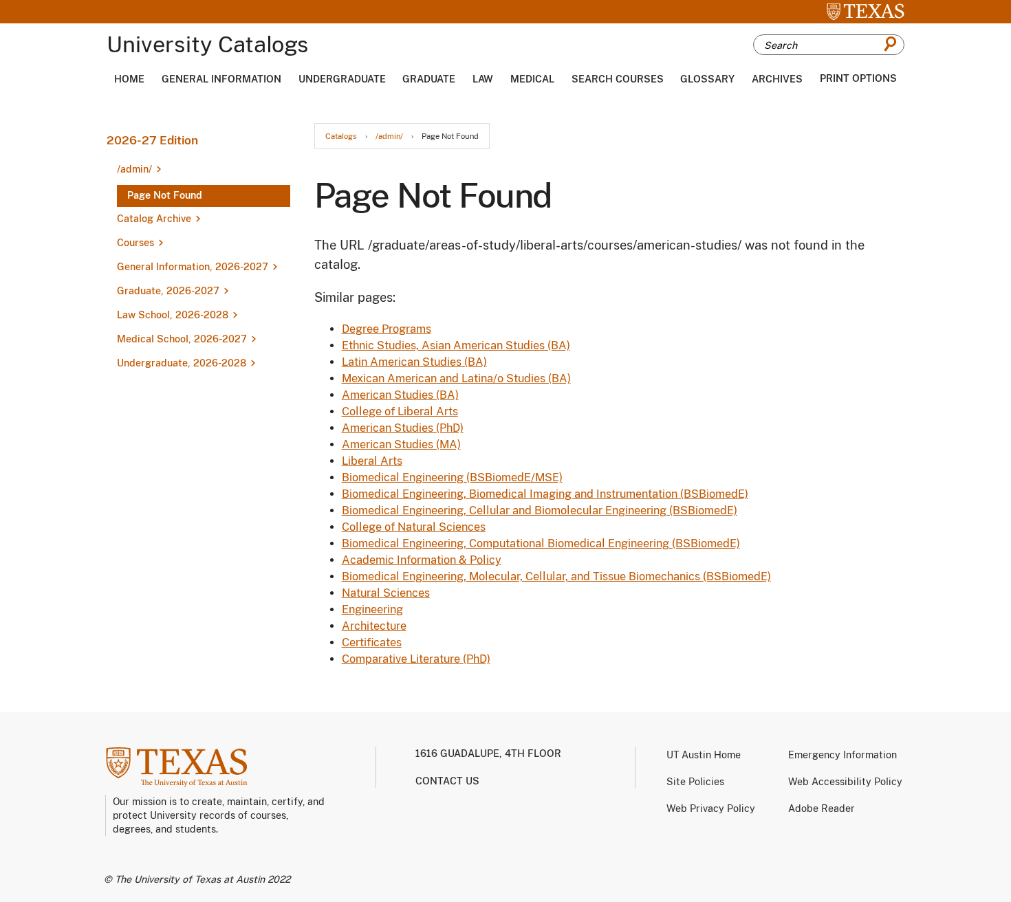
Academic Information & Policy (421, 559)
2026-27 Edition (152, 140)
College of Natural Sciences (414, 527)
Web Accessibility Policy (845, 781)
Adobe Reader (821, 808)
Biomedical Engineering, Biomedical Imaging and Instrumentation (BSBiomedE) (545, 493)
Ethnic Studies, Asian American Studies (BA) (456, 345)
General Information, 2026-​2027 (192, 266)
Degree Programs (386, 329)
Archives (777, 79)
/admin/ (389, 136)
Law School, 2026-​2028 (172, 314)
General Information (221, 79)
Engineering (372, 609)
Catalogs (341, 136)
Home (129, 79)
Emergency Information (842, 754)
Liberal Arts (372, 461)
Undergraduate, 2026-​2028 (181, 363)
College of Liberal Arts (400, 411)
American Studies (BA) (400, 395)
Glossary (707, 79)
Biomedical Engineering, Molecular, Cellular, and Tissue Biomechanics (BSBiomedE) (556, 576)
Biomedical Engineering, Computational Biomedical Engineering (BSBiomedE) (541, 543)
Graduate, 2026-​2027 (168, 290)
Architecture (374, 625)
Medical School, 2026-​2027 (182, 338)
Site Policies (695, 781)
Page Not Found (164, 195)
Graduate (428, 79)
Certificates (372, 642)
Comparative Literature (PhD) (416, 659)
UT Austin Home (703, 754)
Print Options (858, 78)
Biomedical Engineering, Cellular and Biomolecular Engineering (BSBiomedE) (539, 510)
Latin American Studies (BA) (414, 361)
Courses (135, 242)
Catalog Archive (154, 218)
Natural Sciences (386, 593)
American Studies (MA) (401, 444)
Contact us (447, 781)
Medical (532, 79)
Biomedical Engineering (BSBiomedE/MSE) (452, 477)
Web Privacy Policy (710, 808)
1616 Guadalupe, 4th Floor (488, 753)
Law (482, 79)
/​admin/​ (134, 169)
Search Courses (618, 79)
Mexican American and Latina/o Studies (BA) (456, 378)
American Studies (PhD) (403, 427)
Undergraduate (342, 79)
